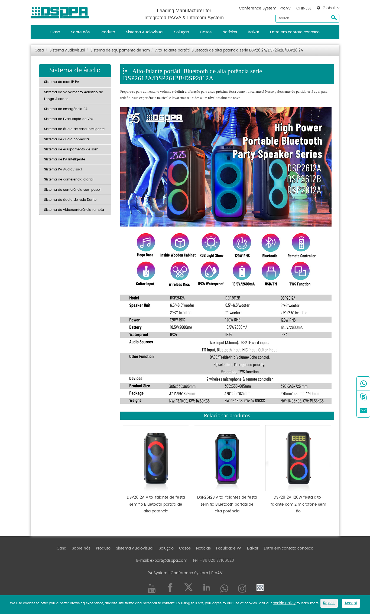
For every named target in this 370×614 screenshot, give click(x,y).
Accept (351, 603)
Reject (329, 603)
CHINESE (303, 8)
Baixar (253, 32)
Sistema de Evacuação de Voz (68, 119)
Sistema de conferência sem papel (72, 189)
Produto (107, 32)
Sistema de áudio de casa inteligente (74, 129)
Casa (55, 32)
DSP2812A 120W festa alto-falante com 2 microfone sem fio (298, 504)
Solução (181, 32)
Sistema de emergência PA (65, 109)
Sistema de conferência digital (68, 179)
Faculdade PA (229, 548)
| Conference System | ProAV (195, 573)
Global (329, 8)
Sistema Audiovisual (144, 32)
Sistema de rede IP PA (61, 82)
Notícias (229, 32)
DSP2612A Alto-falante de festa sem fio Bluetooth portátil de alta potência (156, 504)
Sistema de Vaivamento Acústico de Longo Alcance (73, 96)
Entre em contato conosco (295, 32)
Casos (206, 32)
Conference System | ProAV (265, 8)
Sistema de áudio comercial (67, 139)
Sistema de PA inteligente (64, 159)
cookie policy (284, 603)
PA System (157, 573)
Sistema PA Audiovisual (63, 169)
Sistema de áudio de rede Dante (70, 199)
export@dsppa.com (168, 560)
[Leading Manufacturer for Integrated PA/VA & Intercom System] (62, 11)
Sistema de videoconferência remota (74, 209)
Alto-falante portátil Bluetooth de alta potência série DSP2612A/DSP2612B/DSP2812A (229, 50)
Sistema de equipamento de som (120, 50)
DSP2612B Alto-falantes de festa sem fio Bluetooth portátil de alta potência (227, 504)
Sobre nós (80, 32)
